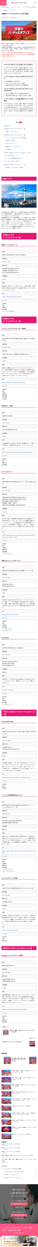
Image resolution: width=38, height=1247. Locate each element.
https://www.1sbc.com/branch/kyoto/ (13, 382)
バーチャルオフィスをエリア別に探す (20, 1171)
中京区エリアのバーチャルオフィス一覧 (14, 135)
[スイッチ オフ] (3, 3)
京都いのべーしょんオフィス (13, 146)
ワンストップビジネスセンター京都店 (16, 137)
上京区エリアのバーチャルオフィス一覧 (14, 128)
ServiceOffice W (10, 155)
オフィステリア (10, 143)
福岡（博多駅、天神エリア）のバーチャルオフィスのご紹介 (17, 1155)
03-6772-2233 (20, 1192)
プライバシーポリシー (19, 1233)
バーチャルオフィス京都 (12, 161)
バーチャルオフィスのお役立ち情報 (19, 1168)
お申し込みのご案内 (19, 1215)
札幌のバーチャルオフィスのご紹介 (10, 1144)
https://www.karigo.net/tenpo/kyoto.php (14, 1009)
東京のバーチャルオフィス (20, 1174)
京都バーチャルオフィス (12, 131)
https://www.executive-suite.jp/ (12, 297)
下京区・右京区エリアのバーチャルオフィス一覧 (17, 152)
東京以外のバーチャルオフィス (9, 10)
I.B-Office (8, 149)
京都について (7, 126)
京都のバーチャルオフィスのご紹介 (10, 1151)
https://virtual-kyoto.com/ (10, 930)
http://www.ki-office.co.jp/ (10, 614)
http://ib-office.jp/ (7, 690)
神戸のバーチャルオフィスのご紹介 (10, 1147)
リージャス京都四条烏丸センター (14, 158)
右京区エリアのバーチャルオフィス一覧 (14, 164)
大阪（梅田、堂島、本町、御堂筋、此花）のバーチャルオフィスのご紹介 (19, 1160)
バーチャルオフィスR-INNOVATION (23, 47)
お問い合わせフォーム (19, 1204)
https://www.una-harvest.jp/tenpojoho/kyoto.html (17, 452)
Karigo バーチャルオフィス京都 (14, 167)
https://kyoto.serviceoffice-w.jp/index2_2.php (16, 777)
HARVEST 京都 (10, 140)
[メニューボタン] (35, 3)
